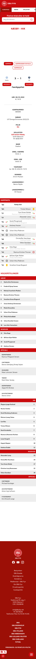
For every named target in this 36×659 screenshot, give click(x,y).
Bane (18, 144)
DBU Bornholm (18, 625)
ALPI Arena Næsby (18, 134)
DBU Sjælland (18, 639)
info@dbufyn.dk (18, 610)
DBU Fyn (18, 628)
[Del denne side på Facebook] (2, 652)
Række (18, 117)
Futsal (18, 642)
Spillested (18, 132)
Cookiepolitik (18, 590)
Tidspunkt (18, 167)
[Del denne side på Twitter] (5, 652)
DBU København (18, 634)
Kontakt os (18, 579)
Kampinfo (8, 63)
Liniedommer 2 (18, 190)
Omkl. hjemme (18, 152)
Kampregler (18, 67)
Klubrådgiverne (18, 576)
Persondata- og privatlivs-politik (18, 647)
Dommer (18, 174)
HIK (29, 80)
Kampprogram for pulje (23, 63)
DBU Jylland (18, 631)
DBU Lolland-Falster (18, 636)
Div (18, 127)
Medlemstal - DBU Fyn (18, 581)
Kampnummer (18, 110)
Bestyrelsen (18, 570)
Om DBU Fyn (18, 584)
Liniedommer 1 (18, 182)
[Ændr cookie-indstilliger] (3, 656)
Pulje (18, 125)
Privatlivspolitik (18, 587)
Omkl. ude (18, 159)
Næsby (7, 80)
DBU (18, 623)
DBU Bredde (18, 573)
